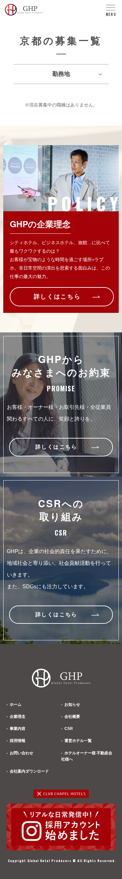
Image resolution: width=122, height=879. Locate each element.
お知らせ (72, 704)
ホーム (15, 704)
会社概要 (72, 716)
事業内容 (17, 728)
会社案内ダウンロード (29, 771)
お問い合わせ (21, 753)
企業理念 (17, 716)
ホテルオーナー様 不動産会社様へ (86, 756)
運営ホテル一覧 (78, 740)
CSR (68, 728)
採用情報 (17, 740)
